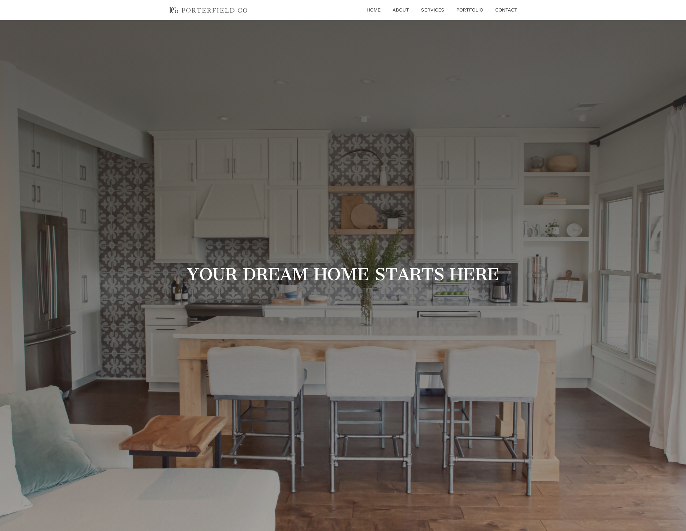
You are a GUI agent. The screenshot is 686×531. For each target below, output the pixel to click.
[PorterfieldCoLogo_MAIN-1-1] (208, 9)
